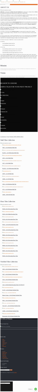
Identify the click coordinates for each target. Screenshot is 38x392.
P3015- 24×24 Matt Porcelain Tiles (9, 214)
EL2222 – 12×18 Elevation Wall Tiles (10, 168)
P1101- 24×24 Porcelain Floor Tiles (10, 219)
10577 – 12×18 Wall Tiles (8, 173)
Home (3, 339)
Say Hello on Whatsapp (6, 318)
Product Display (4, 342)
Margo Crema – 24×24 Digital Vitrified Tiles (12, 295)
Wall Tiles (3, 351)
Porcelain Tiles (4, 357)
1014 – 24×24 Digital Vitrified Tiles (10, 279)
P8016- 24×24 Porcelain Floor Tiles (10, 240)
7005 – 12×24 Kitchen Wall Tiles (9, 147)
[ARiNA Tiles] (12, 2)
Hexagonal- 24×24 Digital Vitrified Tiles (11, 316)
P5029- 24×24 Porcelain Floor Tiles (10, 256)
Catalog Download (5, 358)
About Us (3, 340)
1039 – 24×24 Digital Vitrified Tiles (10, 269)
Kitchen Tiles (4, 353)
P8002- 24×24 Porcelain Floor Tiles (10, 235)
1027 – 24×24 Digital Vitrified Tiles (10, 274)
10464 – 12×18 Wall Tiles (8, 179)
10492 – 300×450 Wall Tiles (8, 194)
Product (3, 341)
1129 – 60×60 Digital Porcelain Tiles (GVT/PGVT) (13, 284)
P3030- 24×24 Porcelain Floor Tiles (10, 209)
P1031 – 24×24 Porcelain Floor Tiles (10, 229)
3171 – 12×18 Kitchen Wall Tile (9, 189)
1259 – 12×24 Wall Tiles (7, 158)
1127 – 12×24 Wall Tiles (7, 163)
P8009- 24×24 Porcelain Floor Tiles (10, 245)
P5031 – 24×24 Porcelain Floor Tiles (10, 224)
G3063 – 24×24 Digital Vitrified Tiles (10, 311)
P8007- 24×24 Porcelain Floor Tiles (10, 250)
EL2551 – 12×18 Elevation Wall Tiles (10, 152)
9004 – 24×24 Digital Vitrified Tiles (10, 300)
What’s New (4, 346)
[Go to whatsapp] (35, 389)
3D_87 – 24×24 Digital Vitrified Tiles (10, 290)
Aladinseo (15, 372)
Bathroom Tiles (4, 352)
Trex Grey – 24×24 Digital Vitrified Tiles (11, 305)
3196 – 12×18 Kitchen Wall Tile (9, 184)
